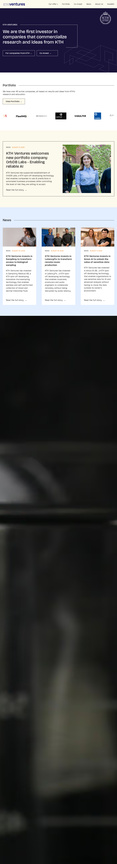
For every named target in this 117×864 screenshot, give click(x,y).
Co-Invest (78, 4)
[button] (53, 4)
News (88, 4)
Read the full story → (16, 190)
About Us (99, 4)
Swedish (110, 4)
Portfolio (66, 4)
